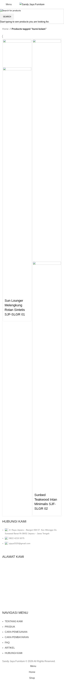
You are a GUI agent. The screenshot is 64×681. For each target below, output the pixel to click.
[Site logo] (32, 4)
